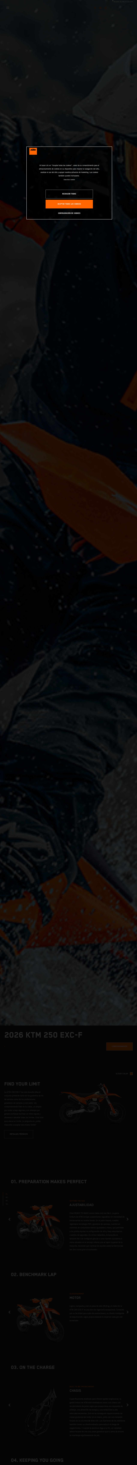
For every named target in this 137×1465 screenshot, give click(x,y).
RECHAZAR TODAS (69, 194)
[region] (69, 183)
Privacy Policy (67, 179)
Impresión (73, 179)
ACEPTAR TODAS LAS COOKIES (69, 204)
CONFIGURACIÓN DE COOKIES (69, 213)
